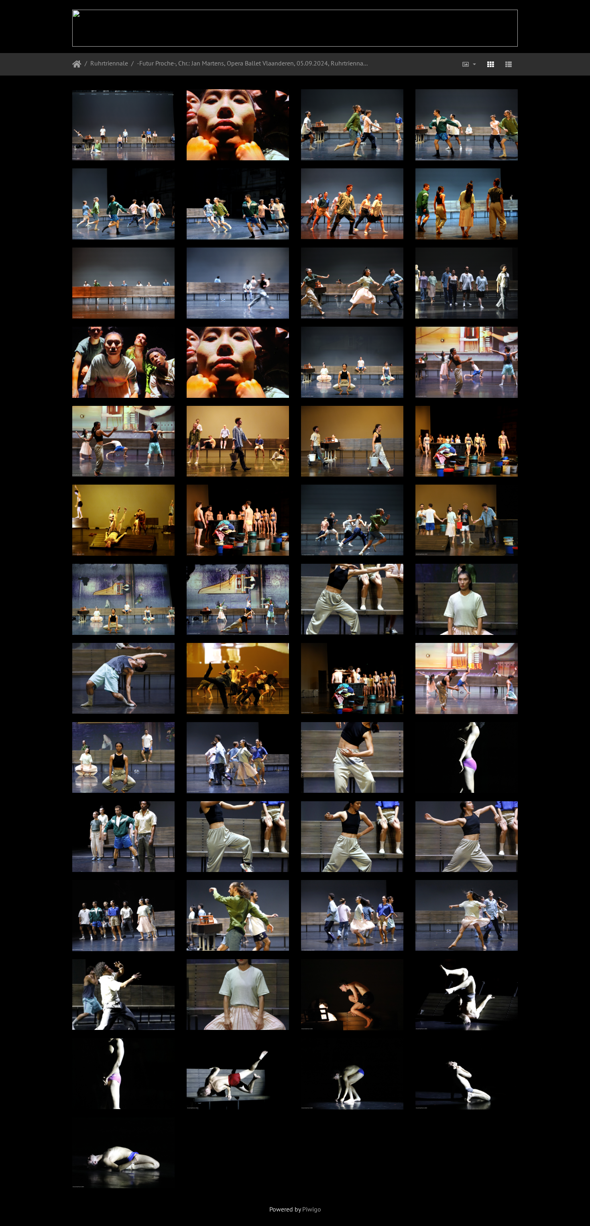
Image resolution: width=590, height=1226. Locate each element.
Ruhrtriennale (109, 63)
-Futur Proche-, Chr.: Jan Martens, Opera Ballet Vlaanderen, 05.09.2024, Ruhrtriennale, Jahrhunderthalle (253, 63)
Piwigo (311, 1209)
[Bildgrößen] (468, 64)
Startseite (76, 64)
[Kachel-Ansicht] (490, 64)
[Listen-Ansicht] (508, 64)
